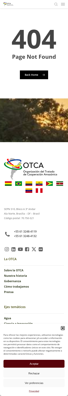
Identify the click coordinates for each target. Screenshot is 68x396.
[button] (63, 328)
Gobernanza (12, 281)
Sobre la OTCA (13, 270)
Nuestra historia (15, 276)
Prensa (9, 292)
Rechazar (34, 373)
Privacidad (34, 391)
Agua (7, 318)
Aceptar (34, 363)
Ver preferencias (34, 382)
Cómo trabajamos (16, 286)
